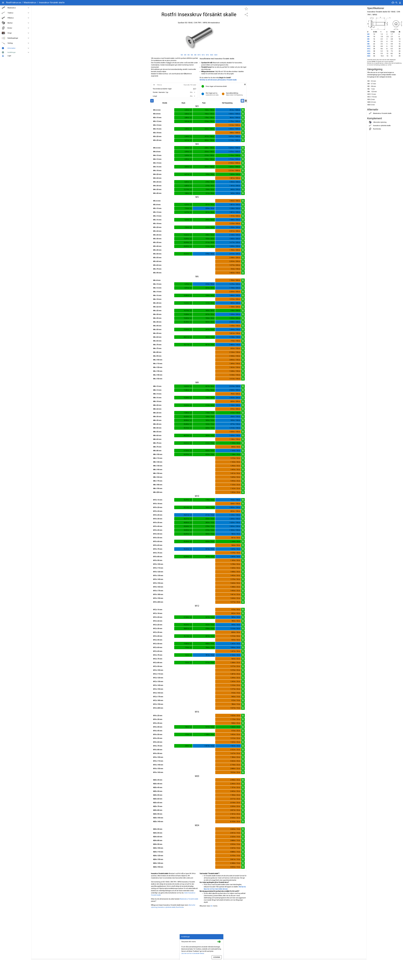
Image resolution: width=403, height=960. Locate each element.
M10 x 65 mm (157, 545)
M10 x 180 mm (158, 594)
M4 (368, 36)
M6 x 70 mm (157, 344)
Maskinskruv (30, 2)
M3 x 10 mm (157, 117)
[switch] (194, 89)
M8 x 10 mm (157, 386)
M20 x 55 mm (157, 795)
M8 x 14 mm (157, 394)
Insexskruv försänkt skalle (52, 2)
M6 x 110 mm (157, 363)
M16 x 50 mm (157, 734)
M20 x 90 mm (157, 814)
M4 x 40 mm (157, 193)
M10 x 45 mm (157, 530)
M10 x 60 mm (157, 541)
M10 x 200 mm (158, 602)
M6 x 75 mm (157, 348)
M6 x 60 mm (157, 337)
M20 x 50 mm (157, 791)
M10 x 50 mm (157, 534)
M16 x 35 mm (157, 723)
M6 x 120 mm (157, 367)
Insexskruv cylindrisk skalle (166, 907)
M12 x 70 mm (157, 655)
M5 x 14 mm (157, 216)
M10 (368, 46)
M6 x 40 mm (157, 322)
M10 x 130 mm (158, 575)
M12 (368, 49)
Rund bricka (180, 907)
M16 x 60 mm (157, 742)
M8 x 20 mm (157, 405)
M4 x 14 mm (157, 163)
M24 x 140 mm (158, 863)
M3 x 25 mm (157, 140)
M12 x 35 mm (157, 632)
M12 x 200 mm (158, 708)
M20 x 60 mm (157, 799)
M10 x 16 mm (157, 500)
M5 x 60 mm (157, 261)
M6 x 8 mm (157, 280)
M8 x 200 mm (157, 492)
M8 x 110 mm (157, 458)
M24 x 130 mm (158, 859)
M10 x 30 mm (157, 519)
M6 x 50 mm (157, 329)
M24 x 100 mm (158, 848)
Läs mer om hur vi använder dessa (192, 953)
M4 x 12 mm (157, 159)
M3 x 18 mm (157, 133)
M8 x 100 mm (157, 454)
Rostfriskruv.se (13, 2)
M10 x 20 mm (157, 507)
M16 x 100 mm (158, 757)
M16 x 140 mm (158, 765)
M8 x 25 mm (157, 413)
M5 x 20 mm (157, 227)
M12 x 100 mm (158, 670)
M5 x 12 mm (157, 212)
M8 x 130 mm (157, 466)
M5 (368, 39)
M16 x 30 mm (157, 719)
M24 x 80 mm (157, 840)
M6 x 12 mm (157, 288)
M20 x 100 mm (158, 818)
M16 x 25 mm (157, 715)
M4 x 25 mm (157, 182)
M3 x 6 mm (157, 110)
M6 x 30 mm (157, 314)
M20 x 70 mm (157, 806)
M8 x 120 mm (157, 462)
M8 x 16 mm (157, 397)
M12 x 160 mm (158, 693)
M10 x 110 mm (158, 568)
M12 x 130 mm (158, 681)
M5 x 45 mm (157, 250)
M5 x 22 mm (157, 231)
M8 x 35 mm (157, 420)
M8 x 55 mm (157, 432)
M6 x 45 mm (157, 326)
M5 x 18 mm (157, 223)
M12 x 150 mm (158, 689)
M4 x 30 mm (157, 186)
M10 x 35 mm (157, 522)
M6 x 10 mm (157, 284)
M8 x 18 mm (157, 401)
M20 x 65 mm (157, 802)
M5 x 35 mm (157, 242)
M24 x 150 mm (158, 867)
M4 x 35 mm (157, 189)
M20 (368, 53)
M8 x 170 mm (157, 481)
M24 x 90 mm (157, 844)
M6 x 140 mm (157, 375)
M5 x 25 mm (157, 235)
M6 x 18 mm (157, 299)
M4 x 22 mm (157, 178)
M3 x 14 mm (157, 125)
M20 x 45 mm (157, 787)
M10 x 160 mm (158, 587)
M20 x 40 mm (157, 784)
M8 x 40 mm (157, 424)
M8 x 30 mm (157, 416)
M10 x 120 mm (158, 572)
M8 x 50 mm (157, 428)
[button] (28, 7)
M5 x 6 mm (157, 201)
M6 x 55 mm (157, 333)
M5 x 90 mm (157, 273)
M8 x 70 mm (157, 443)
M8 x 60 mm (157, 435)
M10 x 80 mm (157, 556)
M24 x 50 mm (157, 829)
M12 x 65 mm (157, 651)
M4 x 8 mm (157, 151)
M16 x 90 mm (157, 753)
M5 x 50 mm (157, 254)
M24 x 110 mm (158, 852)
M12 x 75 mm (157, 659)
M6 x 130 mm (157, 371)
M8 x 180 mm (157, 485)
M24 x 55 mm (157, 833)
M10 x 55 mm (157, 538)
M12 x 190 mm (158, 704)
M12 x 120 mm (158, 678)
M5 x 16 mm (157, 220)
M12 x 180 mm (158, 700)
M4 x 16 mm (157, 167)
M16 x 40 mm (157, 727)
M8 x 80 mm (157, 450)
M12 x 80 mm (157, 662)
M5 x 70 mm (157, 269)
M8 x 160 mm (157, 477)
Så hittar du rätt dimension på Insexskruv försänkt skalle (218, 80)
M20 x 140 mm (158, 821)
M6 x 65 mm (157, 341)
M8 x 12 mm (157, 390)
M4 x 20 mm (157, 174)
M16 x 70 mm (157, 746)
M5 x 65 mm (157, 265)
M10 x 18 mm (157, 503)
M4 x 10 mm (157, 155)
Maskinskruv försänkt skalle (189, 899)
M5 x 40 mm (157, 246)
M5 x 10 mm (157, 208)
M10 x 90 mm (157, 560)
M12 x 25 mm (157, 625)
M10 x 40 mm (157, 526)
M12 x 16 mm (157, 609)
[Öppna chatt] (393, 2)
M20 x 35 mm (157, 780)
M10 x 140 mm (158, 579)
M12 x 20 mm (157, 617)
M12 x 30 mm (157, 628)
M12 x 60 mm (157, 647)
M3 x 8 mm (157, 114)
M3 (368, 34)
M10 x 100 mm (158, 564)
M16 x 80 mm (157, 749)
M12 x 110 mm (158, 674)
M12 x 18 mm (157, 613)
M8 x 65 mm (157, 439)
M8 (368, 44)
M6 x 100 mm (157, 360)
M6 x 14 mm (157, 291)
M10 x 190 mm (158, 598)
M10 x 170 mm (158, 590)
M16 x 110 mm (158, 761)
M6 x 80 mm (157, 352)
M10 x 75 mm (157, 553)
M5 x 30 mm (157, 239)
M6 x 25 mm (157, 310)
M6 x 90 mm (157, 356)
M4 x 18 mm (157, 170)
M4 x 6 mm (157, 148)
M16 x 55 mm (157, 738)
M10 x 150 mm (158, 583)
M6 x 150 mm (157, 379)
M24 (368, 56)
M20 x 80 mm (157, 810)
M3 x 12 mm (157, 121)
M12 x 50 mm (157, 643)
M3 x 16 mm (157, 129)
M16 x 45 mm (157, 731)
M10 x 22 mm (157, 511)
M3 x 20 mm (157, 136)
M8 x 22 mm (157, 409)
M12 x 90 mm (157, 666)
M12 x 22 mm (157, 621)
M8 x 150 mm (157, 473)
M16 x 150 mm (158, 768)
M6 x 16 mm (157, 295)
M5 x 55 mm (157, 257)
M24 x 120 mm (158, 855)
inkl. (211, 906)
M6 (368, 41)
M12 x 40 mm (157, 636)
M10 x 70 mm (157, 549)
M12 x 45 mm (157, 640)
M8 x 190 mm (157, 488)
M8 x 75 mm (157, 447)
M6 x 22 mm (157, 307)
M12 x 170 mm (158, 696)
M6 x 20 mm (157, 303)
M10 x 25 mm (157, 515)
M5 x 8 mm (157, 204)
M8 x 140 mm (157, 469)
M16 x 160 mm (158, 772)
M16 (368, 51)
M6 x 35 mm (157, 318)
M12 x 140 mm (158, 685)
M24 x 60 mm (157, 837)
